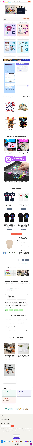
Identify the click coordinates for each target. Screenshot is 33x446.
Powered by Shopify (16, 444)
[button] (5, 294)
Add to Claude (26, 18)
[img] (17, 289)
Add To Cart (9, 229)
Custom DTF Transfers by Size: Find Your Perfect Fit (23, 356)
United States (16, 435)
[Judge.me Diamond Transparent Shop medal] (16, 409)
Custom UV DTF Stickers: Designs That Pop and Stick (9, 378)
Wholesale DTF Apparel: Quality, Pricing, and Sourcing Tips (9, 356)
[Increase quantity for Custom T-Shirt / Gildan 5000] (23, 260)
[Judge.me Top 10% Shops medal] (26, 409)
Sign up (13, 425)
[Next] (26, 10)
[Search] (29, 1)
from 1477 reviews (9, 290)
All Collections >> (26, 96)
